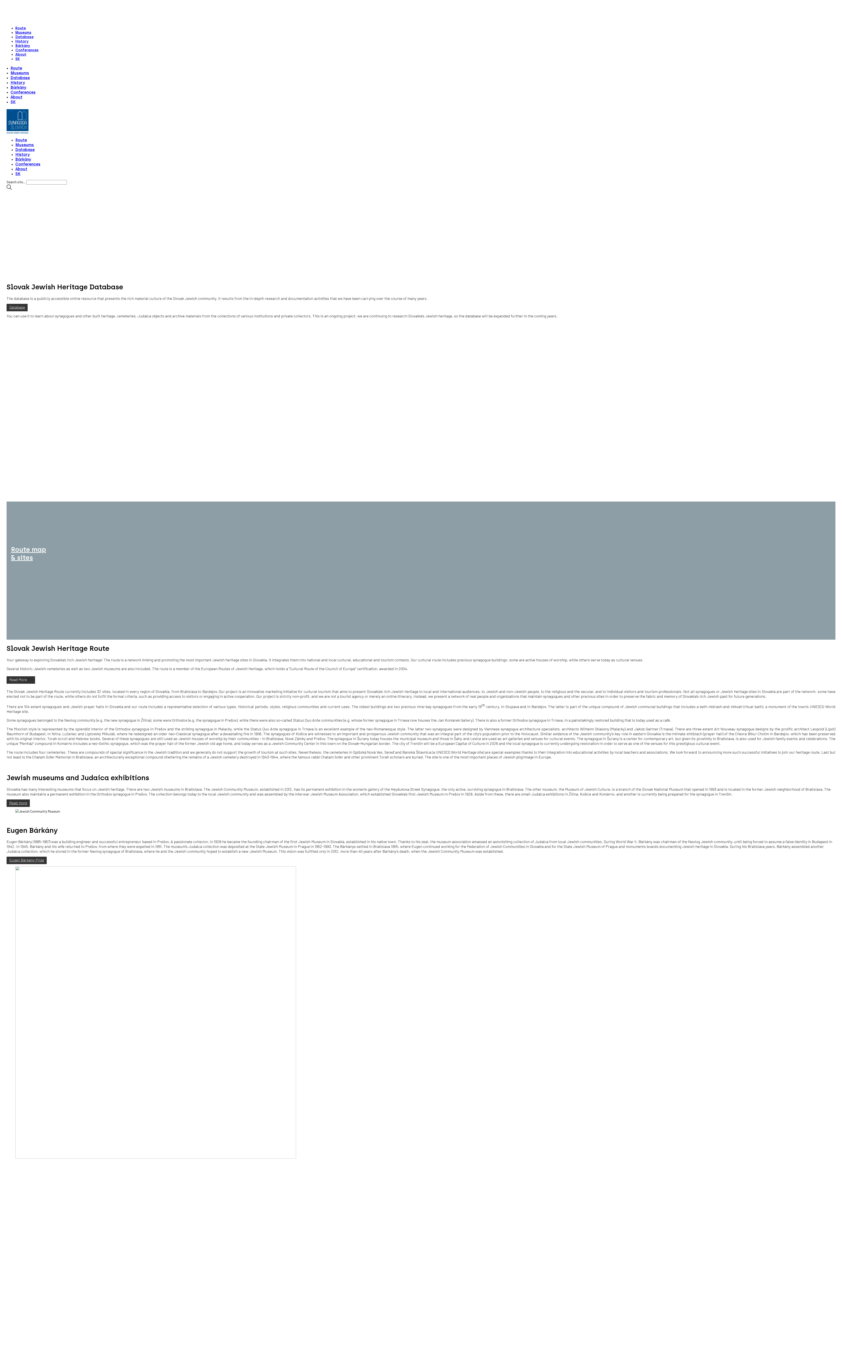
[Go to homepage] (18, 132)
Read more (18, 802)
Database (17, 307)
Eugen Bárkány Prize (26, 860)
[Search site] (9, 188)
